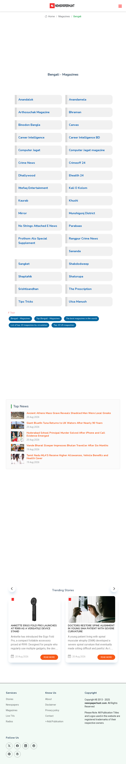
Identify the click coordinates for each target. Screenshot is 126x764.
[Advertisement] (63, 43)
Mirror (22, 213)
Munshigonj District (82, 213)
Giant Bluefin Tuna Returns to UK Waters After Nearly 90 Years (65, 423)
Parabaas (75, 226)
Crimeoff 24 (77, 163)
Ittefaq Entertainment (33, 188)
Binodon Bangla (29, 125)
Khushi (73, 201)
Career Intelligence (31, 137)
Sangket (24, 264)
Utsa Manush (78, 302)
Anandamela (77, 100)
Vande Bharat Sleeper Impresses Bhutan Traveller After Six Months (67, 445)
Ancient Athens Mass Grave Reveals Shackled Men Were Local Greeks (69, 413)
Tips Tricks (25, 302)
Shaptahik (25, 276)
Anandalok (25, 100)
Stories (9, 699)
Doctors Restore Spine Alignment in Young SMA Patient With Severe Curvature (91, 628)
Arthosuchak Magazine (34, 112)
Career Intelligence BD (84, 137)
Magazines (64, 16)
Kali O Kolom (78, 188)
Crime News (26, 163)
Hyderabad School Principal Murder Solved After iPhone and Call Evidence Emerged (66, 434)
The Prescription (80, 289)
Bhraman (75, 112)
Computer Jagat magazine (87, 150)
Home (51, 16)
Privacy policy (52, 710)
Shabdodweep (79, 264)
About (48, 699)
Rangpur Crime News (83, 238)
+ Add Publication (54, 721)
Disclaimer (50, 705)
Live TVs (10, 716)
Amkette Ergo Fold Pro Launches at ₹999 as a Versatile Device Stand (34, 628)
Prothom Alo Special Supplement (32, 241)
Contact (49, 716)
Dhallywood (26, 175)
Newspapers (12, 705)
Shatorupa (76, 276)
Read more (49, 657)
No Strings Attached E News (37, 226)
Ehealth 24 (76, 175)
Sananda (75, 251)
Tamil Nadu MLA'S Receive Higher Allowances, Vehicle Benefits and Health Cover (67, 457)
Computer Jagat (29, 150)
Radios (9, 721)
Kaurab (23, 201)
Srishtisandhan (28, 289)
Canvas (74, 125)
